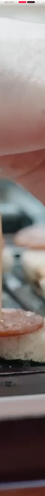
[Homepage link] (9, 2)
